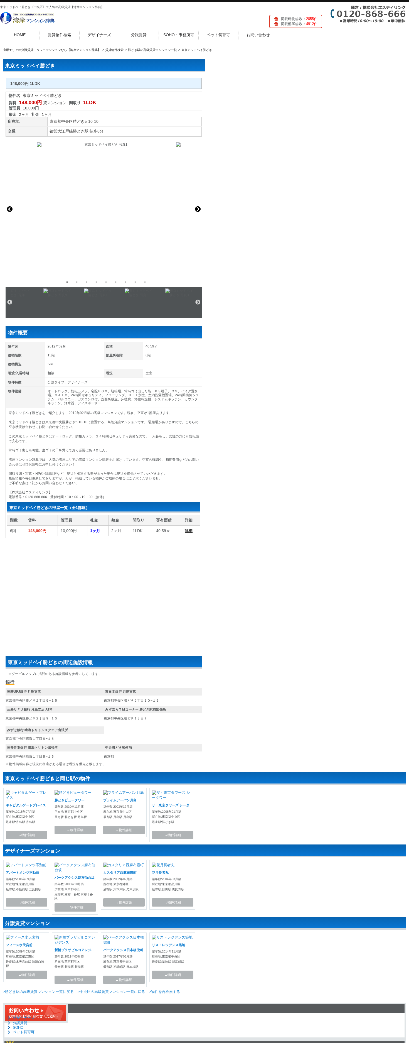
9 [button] (145, 282)
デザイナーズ (99, 35)
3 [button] (86, 282)
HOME (20, 35)
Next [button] (198, 209)
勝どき (79, 121)
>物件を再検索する (164, 992)
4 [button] (96, 282)
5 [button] (106, 282)
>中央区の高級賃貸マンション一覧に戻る (111, 992)
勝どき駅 (80, 131)
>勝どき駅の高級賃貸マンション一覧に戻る (38, 992)
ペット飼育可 (218, 35)
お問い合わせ (258, 35)
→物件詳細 (26, 835)
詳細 (189, 530)
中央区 (67, 121)
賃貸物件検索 (59, 35)
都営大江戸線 (61, 131)
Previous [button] (10, 209)
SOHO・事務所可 (178, 35)
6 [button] (116, 282)
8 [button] (135, 282)
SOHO (18, 1027)
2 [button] (77, 282)
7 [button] (125, 282)
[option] (103, 209)
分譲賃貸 (139, 35)
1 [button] (67, 282)
